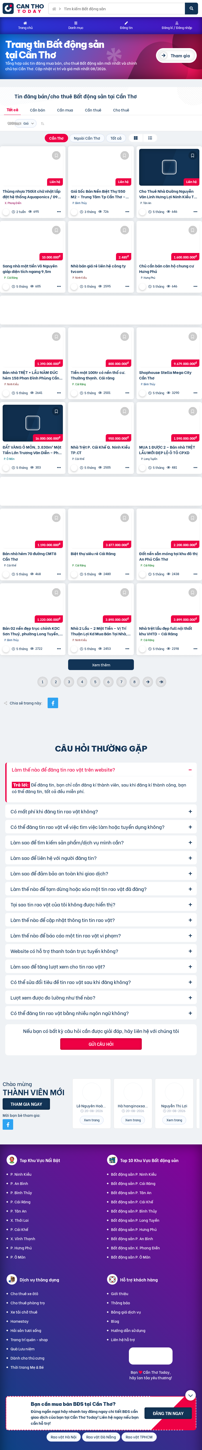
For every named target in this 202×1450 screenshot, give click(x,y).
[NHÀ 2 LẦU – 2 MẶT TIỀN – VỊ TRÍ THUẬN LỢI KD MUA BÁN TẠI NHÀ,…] (101, 604)
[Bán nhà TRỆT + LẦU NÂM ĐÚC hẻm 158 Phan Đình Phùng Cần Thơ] (33, 348)
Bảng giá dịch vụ (126, 1312)
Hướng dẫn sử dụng (128, 1330)
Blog (115, 1321)
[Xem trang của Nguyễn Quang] (75, 211)
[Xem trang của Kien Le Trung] (7, 393)
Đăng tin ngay (168, 1413)
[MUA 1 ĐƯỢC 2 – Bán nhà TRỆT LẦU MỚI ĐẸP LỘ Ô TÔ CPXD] (169, 423)
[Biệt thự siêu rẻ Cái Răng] (101, 529)
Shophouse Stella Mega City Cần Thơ (165, 375)
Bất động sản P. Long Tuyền (135, 1220)
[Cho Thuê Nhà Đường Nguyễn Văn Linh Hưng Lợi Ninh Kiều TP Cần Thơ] (169, 167)
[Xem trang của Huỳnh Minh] (7, 648)
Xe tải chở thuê (24, 1312)
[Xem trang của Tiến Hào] (143, 211)
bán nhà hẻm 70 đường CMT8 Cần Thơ (29, 556)
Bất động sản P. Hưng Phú (133, 1229)
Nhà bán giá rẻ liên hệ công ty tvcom (98, 268)
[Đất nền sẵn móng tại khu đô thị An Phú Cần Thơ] (169, 529)
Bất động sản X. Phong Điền (135, 1247)
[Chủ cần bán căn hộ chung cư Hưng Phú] (169, 242)
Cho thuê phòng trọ (28, 1302)
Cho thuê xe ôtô (24, 1293)
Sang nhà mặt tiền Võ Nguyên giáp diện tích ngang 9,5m (30, 268)
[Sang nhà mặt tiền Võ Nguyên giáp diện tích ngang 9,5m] (33, 242)
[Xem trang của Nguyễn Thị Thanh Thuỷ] (7, 286)
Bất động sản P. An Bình (132, 1238)
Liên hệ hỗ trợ (123, 1339)
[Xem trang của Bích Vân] (143, 574)
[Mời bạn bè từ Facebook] (8, 1124)
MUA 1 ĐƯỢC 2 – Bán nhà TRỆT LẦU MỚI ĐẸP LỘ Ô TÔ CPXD (167, 449)
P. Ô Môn (18, 1257)
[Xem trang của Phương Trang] (75, 648)
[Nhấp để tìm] (191, 8)
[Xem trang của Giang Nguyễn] (75, 574)
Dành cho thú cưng (27, 1358)
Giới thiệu (119, 1293)
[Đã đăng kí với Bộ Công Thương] (151, 1363)
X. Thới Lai (20, 1220)
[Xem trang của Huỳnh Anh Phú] (143, 286)
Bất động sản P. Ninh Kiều (133, 1174)
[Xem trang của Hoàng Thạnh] (75, 286)
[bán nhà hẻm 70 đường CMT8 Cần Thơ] (33, 529)
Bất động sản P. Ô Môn (130, 1257)
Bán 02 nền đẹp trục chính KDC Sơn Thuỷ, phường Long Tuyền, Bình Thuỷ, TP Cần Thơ (31, 630)
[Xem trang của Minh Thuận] (143, 467)
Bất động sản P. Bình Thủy (134, 1211)
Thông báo (120, 1302)
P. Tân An (19, 1211)
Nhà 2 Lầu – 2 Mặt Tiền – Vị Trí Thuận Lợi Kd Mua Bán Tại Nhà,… (101, 630)
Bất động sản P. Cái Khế (132, 1201)
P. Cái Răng (21, 1201)
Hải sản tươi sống (26, 1330)
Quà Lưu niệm (22, 1348)
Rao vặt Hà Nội (64, 1436)
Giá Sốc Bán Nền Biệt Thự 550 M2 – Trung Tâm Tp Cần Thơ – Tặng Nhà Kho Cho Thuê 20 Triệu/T (98, 193)
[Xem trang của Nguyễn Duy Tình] (143, 393)
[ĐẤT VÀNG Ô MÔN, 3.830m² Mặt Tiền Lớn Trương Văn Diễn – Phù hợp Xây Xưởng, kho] (33, 423)
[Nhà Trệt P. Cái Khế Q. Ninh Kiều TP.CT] (101, 423)
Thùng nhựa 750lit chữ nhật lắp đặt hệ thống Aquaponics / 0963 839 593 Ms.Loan (32, 193)
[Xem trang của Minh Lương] (75, 393)
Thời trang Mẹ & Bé (27, 1367)
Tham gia (180, 55)
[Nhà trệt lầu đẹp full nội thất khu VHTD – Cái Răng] (169, 604)
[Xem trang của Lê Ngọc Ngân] (7, 467)
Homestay (20, 1321)
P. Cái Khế (19, 1229)
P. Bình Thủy (21, 1192)
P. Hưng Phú (21, 1247)
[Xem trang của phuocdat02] (7, 211)
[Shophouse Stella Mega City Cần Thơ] (169, 348)
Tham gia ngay (26, 1104)
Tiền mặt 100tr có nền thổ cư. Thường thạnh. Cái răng (98, 375)
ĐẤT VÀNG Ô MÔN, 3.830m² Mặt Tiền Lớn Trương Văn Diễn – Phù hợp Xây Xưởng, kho (32, 449)
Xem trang (91, 1120)
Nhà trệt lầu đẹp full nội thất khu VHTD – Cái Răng (165, 630)
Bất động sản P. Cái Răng (133, 1183)
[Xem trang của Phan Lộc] (75, 467)
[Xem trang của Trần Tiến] (143, 648)
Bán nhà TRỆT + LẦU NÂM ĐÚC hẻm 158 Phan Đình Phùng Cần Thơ (31, 375)
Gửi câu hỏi (101, 1044)
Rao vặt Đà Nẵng (101, 1436)
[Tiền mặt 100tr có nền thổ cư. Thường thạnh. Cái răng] (101, 348)
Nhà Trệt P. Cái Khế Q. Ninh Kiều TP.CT (100, 449)
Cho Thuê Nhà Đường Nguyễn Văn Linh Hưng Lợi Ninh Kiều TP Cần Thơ (167, 193)
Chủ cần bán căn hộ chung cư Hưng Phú (166, 268)
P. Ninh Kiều (21, 1174)
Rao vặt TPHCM (139, 1436)
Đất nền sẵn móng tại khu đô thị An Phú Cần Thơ (168, 556)
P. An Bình (19, 1183)
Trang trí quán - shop (29, 1339)
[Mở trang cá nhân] (92, 1092)
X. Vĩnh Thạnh (23, 1238)
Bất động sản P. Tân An (131, 1192)
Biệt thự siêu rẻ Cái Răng (93, 553)
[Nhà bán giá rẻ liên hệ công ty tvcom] (101, 242)
